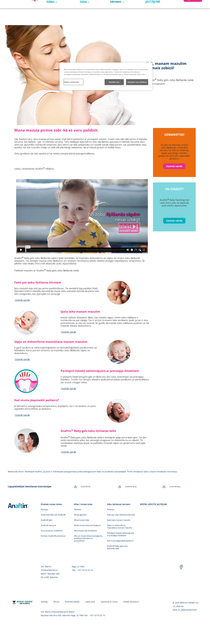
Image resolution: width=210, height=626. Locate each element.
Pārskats (44, 509)
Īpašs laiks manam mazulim (118, 520)
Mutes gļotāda (80, 515)
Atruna (56, 602)
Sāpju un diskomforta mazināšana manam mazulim (119, 526)
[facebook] (181, 567)
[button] (174, 166)
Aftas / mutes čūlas (83, 504)
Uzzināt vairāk (22, 300)
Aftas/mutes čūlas (81, 520)
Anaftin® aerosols (48, 525)
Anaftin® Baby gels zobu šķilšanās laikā (117, 547)
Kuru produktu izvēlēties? (52, 530)
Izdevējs (44, 602)
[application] (82, 216)
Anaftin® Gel (85, 486)
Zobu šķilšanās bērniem (118, 504)
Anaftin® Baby (175, 486)
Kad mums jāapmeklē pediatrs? (120, 541)
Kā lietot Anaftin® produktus (53, 536)
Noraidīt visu (114, 82)
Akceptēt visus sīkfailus (137, 82)
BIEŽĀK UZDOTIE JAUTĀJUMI (153, 504)
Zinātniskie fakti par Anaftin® (53, 515)
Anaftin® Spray (131, 486)
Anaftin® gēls (46, 520)
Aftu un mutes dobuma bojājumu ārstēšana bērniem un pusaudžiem (88, 538)
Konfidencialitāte (72, 602)
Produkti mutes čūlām (51, 504)
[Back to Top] (201, 620)
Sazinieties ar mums (109, 602)
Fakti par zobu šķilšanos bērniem (121, 515)
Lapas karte (90, 602)
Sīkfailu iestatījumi (131, 602)
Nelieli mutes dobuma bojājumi (87, 525)
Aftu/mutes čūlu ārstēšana (85, 530)
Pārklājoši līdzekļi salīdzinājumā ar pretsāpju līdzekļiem (120, 534)
